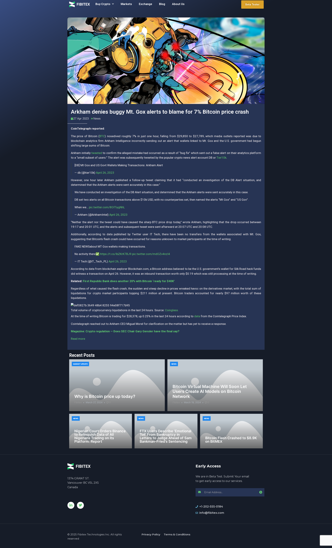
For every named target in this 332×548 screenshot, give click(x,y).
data (197, 316)
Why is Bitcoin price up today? (104, 396)
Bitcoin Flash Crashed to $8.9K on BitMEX (231, 440)
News (97, 118)
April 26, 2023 (105, 172)
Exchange (145, 4)
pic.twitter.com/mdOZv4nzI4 (151, 254)
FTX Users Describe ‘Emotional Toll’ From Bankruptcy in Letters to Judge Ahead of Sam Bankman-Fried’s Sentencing (166, 436)
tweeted (96, 153)
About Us (178, 4)
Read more (78, 338)
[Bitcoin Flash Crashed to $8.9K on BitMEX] (231, 431)
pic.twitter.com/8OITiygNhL (107, 207)
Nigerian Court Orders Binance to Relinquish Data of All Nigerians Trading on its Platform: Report (100, 436)
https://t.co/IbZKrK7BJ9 (115, 254)
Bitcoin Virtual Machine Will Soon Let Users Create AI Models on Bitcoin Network (210, 391)
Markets (126, 4)
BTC (102, 136)
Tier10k (221, 157)
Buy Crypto (102, 4)
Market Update (80, 364)
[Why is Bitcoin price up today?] (117, 385)
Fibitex (78, 402)
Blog (162, 4)
